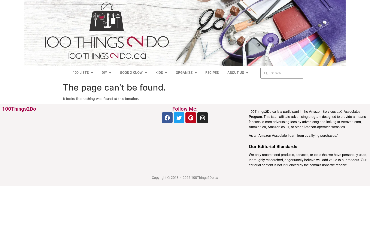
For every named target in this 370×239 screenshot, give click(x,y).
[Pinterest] (190, 117)
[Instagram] (202, 117)
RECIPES (212, 73)
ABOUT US (235, 73)
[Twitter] (179, 117)
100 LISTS (81, 73)
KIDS (159, 73)
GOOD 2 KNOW (131, 73)
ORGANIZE (184, 73)
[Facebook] (167, 117)
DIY (104, 73)
